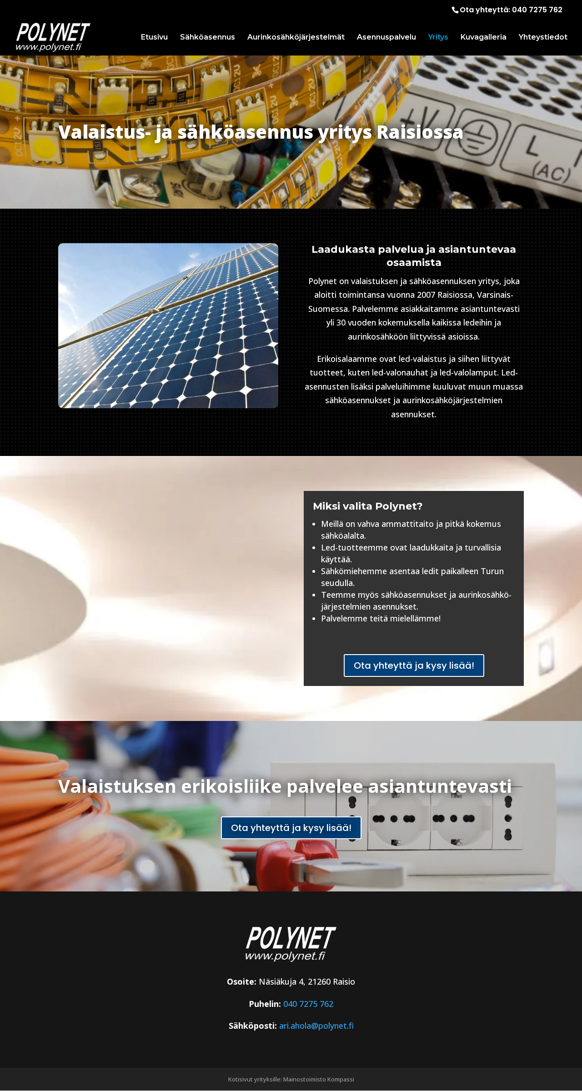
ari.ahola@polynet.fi (316, 1025)
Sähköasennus (207, 37)
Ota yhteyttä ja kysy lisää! (414, 665)
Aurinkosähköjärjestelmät (296, 37)
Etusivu (154, 37)
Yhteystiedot (543, 37)
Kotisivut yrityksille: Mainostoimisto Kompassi (291, 1079)
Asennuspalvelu (386, 37)
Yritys (438, 37)
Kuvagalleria (484, 37)
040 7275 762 (537, 10)
